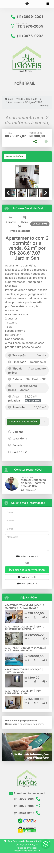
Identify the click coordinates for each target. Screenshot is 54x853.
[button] (8, 177)
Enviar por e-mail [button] (28, 556)
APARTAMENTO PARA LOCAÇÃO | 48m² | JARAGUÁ (24, 670)
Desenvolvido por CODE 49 (27, 850)
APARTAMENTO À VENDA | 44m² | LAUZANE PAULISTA (23, 692)
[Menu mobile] (27, 4)
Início (10, 99)
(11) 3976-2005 (29, 26)
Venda (19, 99)
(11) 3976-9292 (30, 36)
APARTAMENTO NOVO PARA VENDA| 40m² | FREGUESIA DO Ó (25, 649)
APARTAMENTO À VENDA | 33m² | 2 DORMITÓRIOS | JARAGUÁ (24, 628)
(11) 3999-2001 (30, 17)
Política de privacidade (27, 848)
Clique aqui (11, 724)
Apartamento (15, 102)
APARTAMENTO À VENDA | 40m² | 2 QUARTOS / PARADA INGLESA (24, 606)
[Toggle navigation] (48, 4)
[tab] (15, 156)
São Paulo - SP (34, 99)
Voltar (46, 105)
